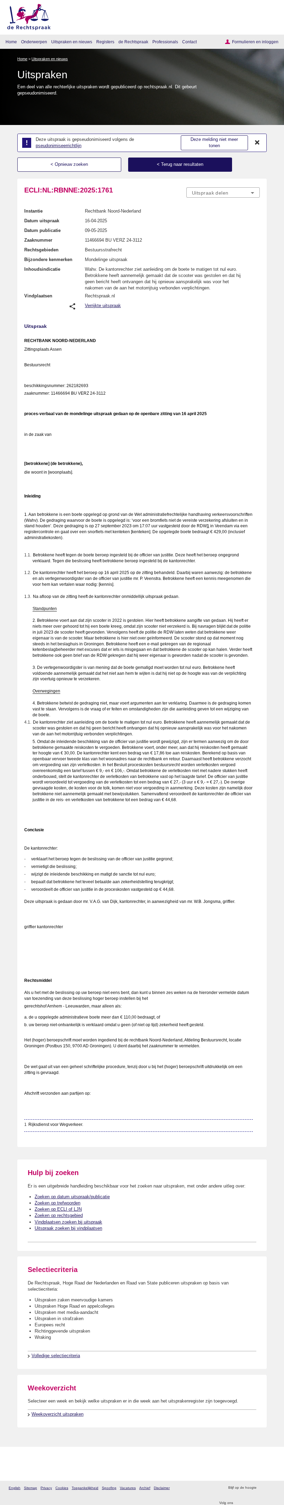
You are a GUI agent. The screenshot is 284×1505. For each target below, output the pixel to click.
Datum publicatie (42, 230)
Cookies (61, 1488)
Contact (189, 41)
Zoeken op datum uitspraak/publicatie (72, 1196)
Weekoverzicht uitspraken (57, 1414)
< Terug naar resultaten (180, 164)
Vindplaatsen (38, 295)
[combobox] (223, 193)
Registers (105, 41)
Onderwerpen (34, 41)
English (14, 1488)
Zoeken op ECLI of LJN (58, 1209)
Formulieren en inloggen (255, 41)
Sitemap (30, 1488)
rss (262, 1487)
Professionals (165, 41)
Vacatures (128, 1488)
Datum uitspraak (41, 220)
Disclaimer (162, 1488)
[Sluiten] (257, 143)
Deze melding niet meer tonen (214, 143)
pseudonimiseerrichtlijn (58, 145)
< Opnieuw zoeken (69, 164)
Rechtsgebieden (41, 249)
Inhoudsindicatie (42, 269)
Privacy (46, 1488)
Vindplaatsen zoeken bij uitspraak (68, 1222)
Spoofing (109, 1488)
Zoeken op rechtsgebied (59, 1215)
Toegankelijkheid (85, 1488)
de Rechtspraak (133, 41)
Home (11, 41)
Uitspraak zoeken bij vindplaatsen (68, 1228)
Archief (144, 1488)
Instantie (33, 211)
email (271, 1487)
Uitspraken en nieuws (71, 41)
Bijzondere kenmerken (48, 259)
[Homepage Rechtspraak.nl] (26, 15)
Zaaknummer (38, 240)
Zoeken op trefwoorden (57, 1203)
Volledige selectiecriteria (56, 1355)
